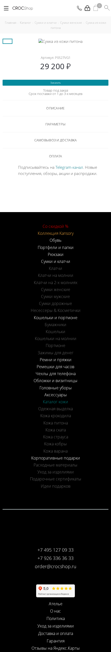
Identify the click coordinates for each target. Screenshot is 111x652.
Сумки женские (55, 289)
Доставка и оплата (55, 633)
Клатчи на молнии (55, 275)
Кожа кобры (55, 444)
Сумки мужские (55, 296)
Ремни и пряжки (56, 360)
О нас (55, 611)
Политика (55, 618)
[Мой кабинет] (87, 8)
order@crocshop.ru (55, 566)
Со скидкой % (55, 226)
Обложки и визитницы (55, 380)
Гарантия (56, 641)
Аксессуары (55, 395)
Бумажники (55, 324)
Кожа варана (55, 451)
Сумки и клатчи (55, 261)
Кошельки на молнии (55, 338)
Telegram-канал (69, 167)
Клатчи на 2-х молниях (55, 282)
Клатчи (55, 268)
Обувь (55, 240)
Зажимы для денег (56, 353)
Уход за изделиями (55, 472)
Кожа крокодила (55, 415)
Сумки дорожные (55, 303)
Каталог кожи (55, 402)
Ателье (55, 604)
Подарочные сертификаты (55, 479)
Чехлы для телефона (56, 373)
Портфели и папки (56, 247)
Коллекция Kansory (56, 233)
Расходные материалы (55, 465)
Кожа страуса (55, 437)
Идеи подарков (55, 486)
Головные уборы (55, 388)
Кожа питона (55, 423)
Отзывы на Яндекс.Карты (55, 648)
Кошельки (55, 331)
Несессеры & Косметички (56, 310)
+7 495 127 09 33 (55, 550)
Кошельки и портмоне (55, 317)
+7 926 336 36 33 (55, 558)
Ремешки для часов (55, 366)
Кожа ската (55, 430)
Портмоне (55, 345)
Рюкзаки (56, 254)
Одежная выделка (55, 409)
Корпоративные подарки (55, 458)
